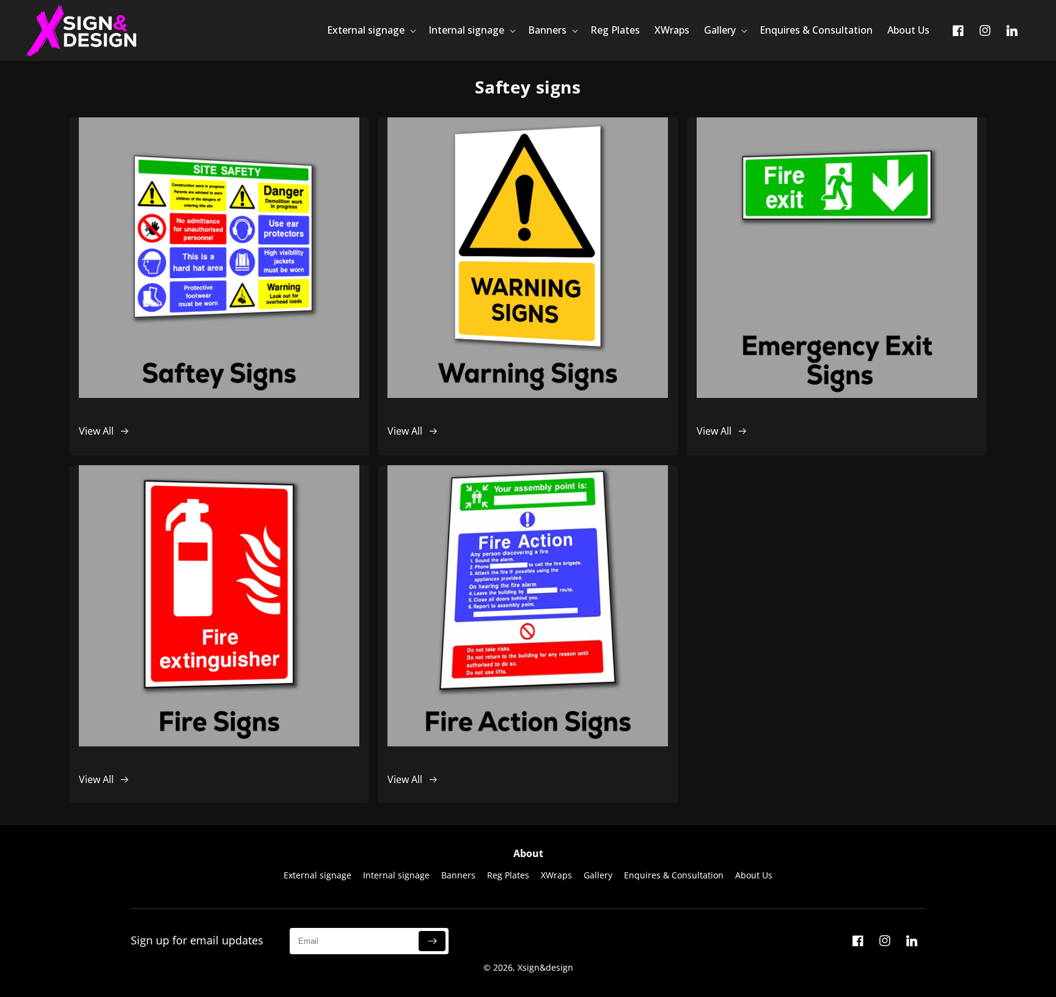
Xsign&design (545, 967)
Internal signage (396, 875)
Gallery (598, 875)
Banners (458, 875)
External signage (317, 875)
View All (96, 431)
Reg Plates (508, 875)
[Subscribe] (432, 941)
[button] (370, 30)
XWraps (556, 875)
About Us (753, 875)
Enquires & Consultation (674, 875)
